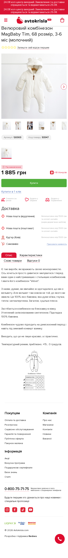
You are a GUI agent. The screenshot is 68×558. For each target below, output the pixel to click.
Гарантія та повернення (18, 434)
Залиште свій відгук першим (33, 47)
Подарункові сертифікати (18, 467)
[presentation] (9, 255)
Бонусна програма (15, 463)
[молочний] (6, 153)
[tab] (9, 255)
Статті (8, 476)
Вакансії (47, 438)
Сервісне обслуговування (19, 429)
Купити (34, 183)
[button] (64, 87)
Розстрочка (11, 424)
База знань (11, 472)
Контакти (47, 429)
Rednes (33, 536)
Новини (47, 434)
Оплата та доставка (15, 420)
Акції (7, 458)
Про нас (47, 420)
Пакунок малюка (14, 443)
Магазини (48, 424)
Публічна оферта (14, 438)
